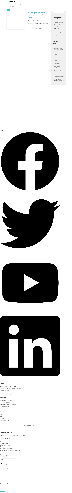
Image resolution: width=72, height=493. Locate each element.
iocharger (28, 425)
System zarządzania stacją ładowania (8, 394)
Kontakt (41, 4)
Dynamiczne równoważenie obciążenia (8, 404)
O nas (1, 414)
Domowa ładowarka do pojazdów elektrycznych (10, 386)
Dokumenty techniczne (4, 420)
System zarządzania (4, 408)
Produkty (19, 4)
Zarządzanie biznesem (58, 22)
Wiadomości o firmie (58, 24)
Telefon (2, 468)
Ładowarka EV (56, 28)
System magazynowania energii (6, 392)
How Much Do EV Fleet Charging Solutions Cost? (58, 60)
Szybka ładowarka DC (4, 390)
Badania (55, 35)
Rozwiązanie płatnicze (4, 406)
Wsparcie (33, 4)
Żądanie (2, 473)
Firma (1, 463)
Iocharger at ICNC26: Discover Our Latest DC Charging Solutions (58, 50)
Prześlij (2, 491)
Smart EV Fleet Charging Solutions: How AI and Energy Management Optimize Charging (58, 55)
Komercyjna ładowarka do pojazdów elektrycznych (10, 388)
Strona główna (13, 4)
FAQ (1, 416)
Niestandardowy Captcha (5, 483)
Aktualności (2, 418)
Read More (31, 28)
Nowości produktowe (58, 34)
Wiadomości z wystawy (58, 32)
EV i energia (56, 26)
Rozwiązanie (25, 4)
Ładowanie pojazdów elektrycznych (7, 400)
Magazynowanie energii (5, 402)
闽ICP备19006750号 (33, 425)
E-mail (1, 459)
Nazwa (2, 454)
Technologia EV (57, 30)
